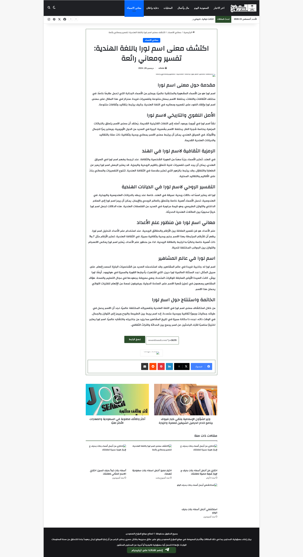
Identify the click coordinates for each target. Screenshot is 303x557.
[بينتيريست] (161, 366)
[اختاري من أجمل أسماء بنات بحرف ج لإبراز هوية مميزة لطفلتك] (197, 455)
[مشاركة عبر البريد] (144, 366)
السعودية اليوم (201, 8)
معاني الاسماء (134, 8)
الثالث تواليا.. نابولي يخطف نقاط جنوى (195, 19)
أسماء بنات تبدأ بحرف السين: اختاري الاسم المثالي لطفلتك (108, 472)
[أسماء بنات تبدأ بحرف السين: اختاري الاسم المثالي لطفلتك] (106, 455)
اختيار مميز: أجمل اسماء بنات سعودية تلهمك (152, 472)
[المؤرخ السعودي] (243, 8)
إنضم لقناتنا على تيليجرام (147, 550)
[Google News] (151, 353)
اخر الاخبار (219, 8)
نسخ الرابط (135, 339)
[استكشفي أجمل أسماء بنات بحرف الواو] (197, 494)
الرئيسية (188, 32)
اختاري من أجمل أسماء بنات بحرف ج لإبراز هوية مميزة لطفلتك (199, 472)
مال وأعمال (183, 8)
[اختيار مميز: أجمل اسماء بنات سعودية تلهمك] (151, 455)
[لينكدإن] (169, 366)
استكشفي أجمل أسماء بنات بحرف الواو (199, 511)
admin (161, 68)
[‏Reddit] (152, 366)
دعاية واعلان (152, 8)
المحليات (168, 8)
